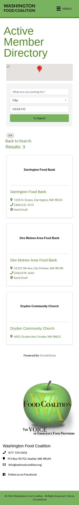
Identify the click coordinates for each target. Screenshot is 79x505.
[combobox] (39, 100)
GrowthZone (48, 355)
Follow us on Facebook (22, 474)
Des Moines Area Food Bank (33, 260)
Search (41, 118)
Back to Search (18, 140)
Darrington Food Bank (28, 192)
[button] (39, 69)
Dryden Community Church (32, 328)
